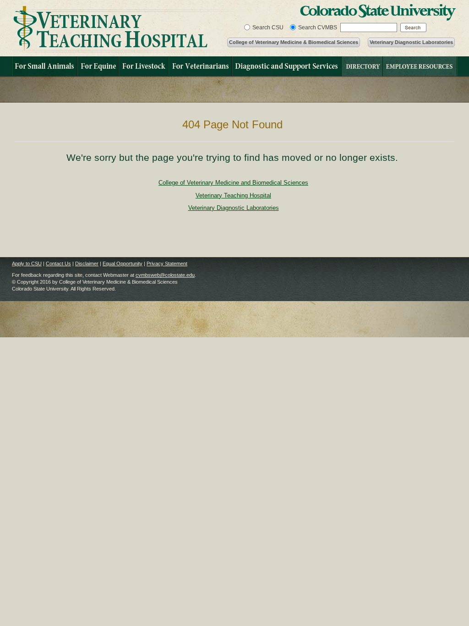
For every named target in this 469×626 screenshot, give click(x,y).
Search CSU (268, 27)
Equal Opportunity (122, 263)
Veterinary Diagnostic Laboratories (411, 42)
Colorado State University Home (378, 12)
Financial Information (420, 66)
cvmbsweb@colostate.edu (165, 275)
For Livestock (143, 66)
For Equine (97, 66)
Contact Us (58, 263)
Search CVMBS (317, 27)
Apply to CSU (27, 263)
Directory (361, 66)
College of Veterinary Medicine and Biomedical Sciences (233, 182)
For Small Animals (44, 66)
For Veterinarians (200, 66)
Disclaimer (86, 263)
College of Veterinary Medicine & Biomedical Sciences (293, 42)
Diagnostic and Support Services (286, 66)
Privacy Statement (167, 263)
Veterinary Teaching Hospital (132, 29)
